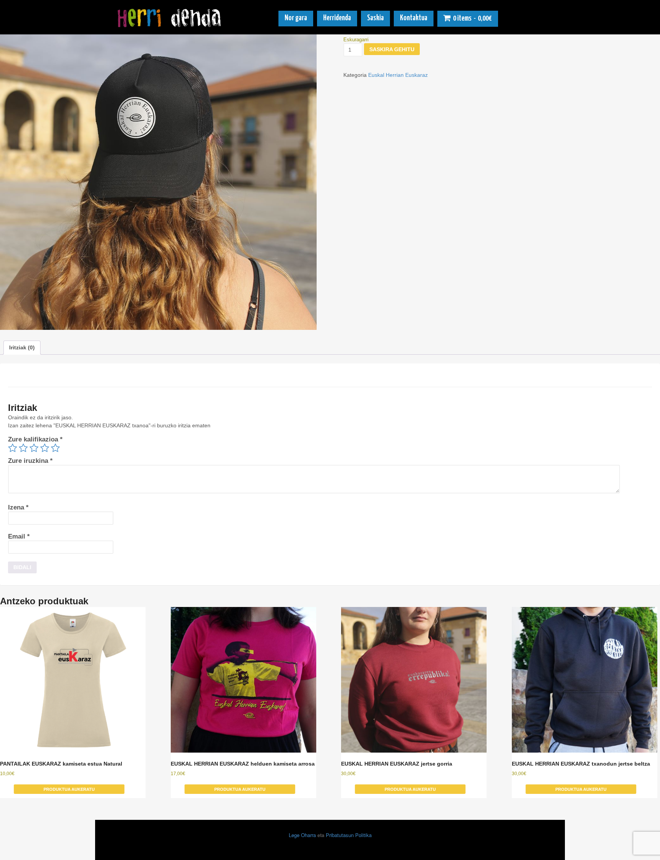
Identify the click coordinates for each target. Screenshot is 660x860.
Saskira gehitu (391, 49)
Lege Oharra (302, 835)
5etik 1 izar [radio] (12, 448)
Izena (18, 507)
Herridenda (337, 18)
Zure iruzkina (30, 460)
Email (19, 536)
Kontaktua (413, 18)
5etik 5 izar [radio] (55, 448)
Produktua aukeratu (69, 789)
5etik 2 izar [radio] (23, 448)
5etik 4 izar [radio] (44, 448)
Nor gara (296, 18)
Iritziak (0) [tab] (22, 347)
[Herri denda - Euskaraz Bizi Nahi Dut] (170, 24)
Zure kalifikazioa (35, 439)
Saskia (375, 18)
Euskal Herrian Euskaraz (398, 75)
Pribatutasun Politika (349, 835)
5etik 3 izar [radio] (34, 448)
